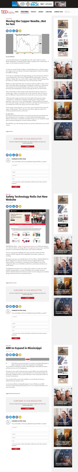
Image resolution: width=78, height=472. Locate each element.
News (17, 12)
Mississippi (15, 393)
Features (25, 12)
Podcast (33, 12)
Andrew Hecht (18, 101)
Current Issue (58, 12)
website (15, 282)
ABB (13, 363)
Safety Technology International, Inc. (28, 246)
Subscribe (49, 12)
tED (12, 131)
